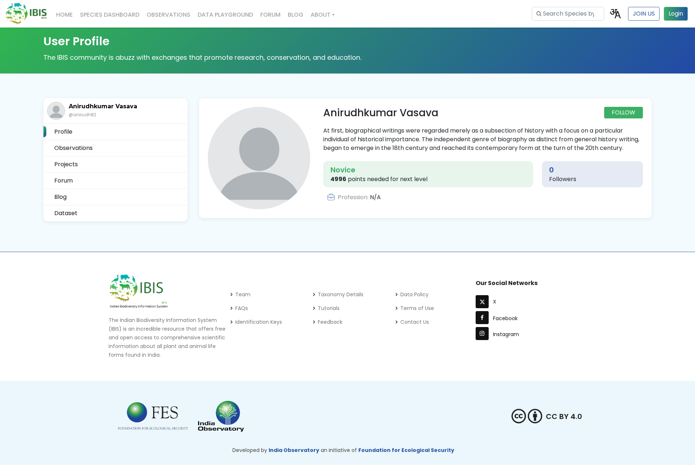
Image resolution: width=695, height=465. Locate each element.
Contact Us (414, 321)
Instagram (504, 334)
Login (676, 13)
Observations (168, 15)
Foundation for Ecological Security (406, 450)
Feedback (330, 321)
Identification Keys (258, 321)
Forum (270, 15)
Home (64, 15)
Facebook (504, 318)
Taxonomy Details (340, 294)
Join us (644, 13)
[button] (615, 13)
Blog (295, 15)
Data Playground (225, 15)
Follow (623, 112)
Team (242, 294)
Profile (63, 131)
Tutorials (329, 308)
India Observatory (294, 450)
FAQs (241, 308)
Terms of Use (417, 308)
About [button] (320, 15)
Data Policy (414, 294)
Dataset (65, 213)
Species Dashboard (109, 15)
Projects (66, 164)
